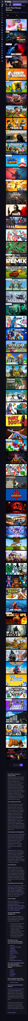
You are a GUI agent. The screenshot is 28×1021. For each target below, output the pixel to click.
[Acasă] (2, 6)
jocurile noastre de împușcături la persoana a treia (16, 904)
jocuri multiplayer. (15, 910)
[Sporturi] (2, 51)
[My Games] (6, 4)
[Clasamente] (2, 22)
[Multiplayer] (2, 20)
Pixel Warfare (11, 888)
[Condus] (2, 37)
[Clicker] (2, 35)
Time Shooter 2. (12, 891)
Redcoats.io (13, 957)
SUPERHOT (19, 890)
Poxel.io (12, 973)
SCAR (12, 874)
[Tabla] (2, 55)
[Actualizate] (2, 15)
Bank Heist (19, 858)
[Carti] (2, 32)
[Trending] (2, 13)
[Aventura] (2, 30)
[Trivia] (2, 58)
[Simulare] (2, 48)
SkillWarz (10, 850)
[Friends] (2, 4)
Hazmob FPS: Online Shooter (15, 818)
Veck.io (12, 945)
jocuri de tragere (14, 990)
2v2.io (12, 954)
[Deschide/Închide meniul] (2, 1)
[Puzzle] (2, 46)
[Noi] (2, 11)
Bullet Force (19, 891)
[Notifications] (10, 4)
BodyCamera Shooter (16, 960)
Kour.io (12, 959)
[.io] (2, 44)
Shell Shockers (20, 823)
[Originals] (2, 18)
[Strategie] (2, 53)
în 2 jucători (11, 797)
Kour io (9, 893)
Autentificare (17, 4)
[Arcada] (2, 28)
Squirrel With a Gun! (13, 867)
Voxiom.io (20, 887)
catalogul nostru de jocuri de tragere (16, 835)
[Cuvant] (2, 39)
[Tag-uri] (2, 61)
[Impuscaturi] (2, 42)
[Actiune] (2, 26)
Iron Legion (13, 956)
